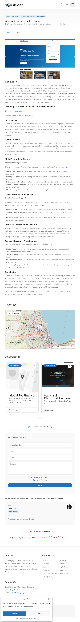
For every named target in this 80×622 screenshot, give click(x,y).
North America (30, 16)
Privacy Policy (32, 618)
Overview (8, 33)
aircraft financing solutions (59, 167)
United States (40, 16)
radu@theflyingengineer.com (20, 593)
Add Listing (64, 573)
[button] (49, 599)
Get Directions (15, 313)
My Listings (64, 567)
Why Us (46, 560)
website (7, 294)
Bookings (46, 570)
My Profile (63, 560)
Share (15, 538)
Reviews (46, 564)
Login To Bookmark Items (41, 531)
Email (65, 538)
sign (14, 519)
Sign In (65, 4)
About (62, 564)
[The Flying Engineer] (14, 4)
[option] (22, 387)
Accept (14, 613)
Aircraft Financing (12, 16)
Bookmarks (47, 567)
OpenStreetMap (62, 346)
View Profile (13, 511)
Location (17, 33)
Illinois (23, 16)
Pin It (55, 538)
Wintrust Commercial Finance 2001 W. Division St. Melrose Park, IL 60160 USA (36, 24)
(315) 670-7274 (15, 590)
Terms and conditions (22, 618)
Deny (38, 613)
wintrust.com (17, 111)
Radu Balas (12, 508)
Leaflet (54, 346)
